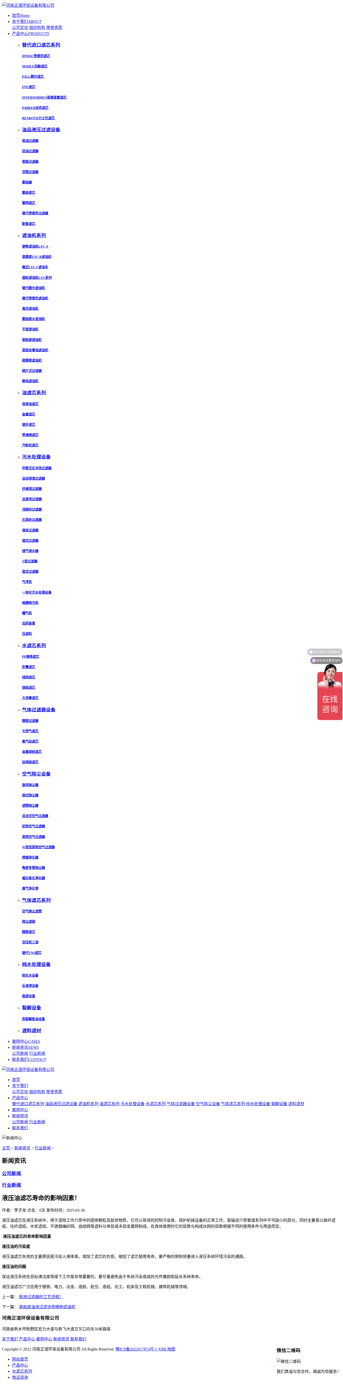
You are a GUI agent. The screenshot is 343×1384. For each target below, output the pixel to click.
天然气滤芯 (30, 731)
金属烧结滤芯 (32, 752)
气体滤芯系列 (233, 1104)
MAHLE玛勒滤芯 (34, 66)
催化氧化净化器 (33, 878)
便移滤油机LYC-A (35, 246)
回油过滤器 (30, 151)
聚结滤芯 (28, 193)
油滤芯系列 (109, 1104)
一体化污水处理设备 (36, 592)
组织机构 (37, 27)
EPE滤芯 (28, 87)
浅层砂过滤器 (32, 509)
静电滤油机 (30, 381)
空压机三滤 (30, 942)
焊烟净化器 (30, 857)
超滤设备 (28, 996)
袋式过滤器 (30, 541)
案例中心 (26, 1041)
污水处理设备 (133, 1104)
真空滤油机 (30, 309)
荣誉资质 (54, 27)
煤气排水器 (30, 551)
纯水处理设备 (258, 1104)
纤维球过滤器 (32, 489)
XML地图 (166, 1349)
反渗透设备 (30, 986)
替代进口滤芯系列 (28, 1104)
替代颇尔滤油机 (33, 288)
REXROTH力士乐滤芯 (38, 118)
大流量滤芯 (30, 698)
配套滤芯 (28, 224)
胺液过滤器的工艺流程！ (41, 1297)
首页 (21, 15)
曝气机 (27, 613)
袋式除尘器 (30, 795)
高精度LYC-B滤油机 (36, 257)
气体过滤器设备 (181, 1104)
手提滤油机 (30, 329)
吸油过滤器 (30, 141)
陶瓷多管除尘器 (33, 868)
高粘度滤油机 (32, 340)
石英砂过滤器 (32, 520)
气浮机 (27, 582)
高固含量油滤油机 (35, 350)
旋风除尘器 (30, 785)
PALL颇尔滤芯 (33, 77)
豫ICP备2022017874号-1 (136, 1349)
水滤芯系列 (156, 1104)
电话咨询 (20, 1377)
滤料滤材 (296, 1104)
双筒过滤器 (30, 172)
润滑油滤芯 (30, 404)
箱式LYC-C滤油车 (35, 267)
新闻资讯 (25, 1047)
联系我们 (29, 1059)
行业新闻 (37, 1053)
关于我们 (26, 21)
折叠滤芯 (28, 667)
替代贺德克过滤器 (35, 213)
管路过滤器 (30, 162)
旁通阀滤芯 (30, 435)
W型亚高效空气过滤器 (38, 847)
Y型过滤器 (29, 561)
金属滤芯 (28, 414)
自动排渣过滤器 (33, 478)
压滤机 (27, 634)
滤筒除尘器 (30, 806)
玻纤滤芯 (28, 425)
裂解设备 (279, 1104)
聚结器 (27, 182)
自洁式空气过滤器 (35, 816)
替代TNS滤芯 (31, 953)
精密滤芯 (28, 932)
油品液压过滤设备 (61, 1104)
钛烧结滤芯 (30, 762)
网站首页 (20, 1359)
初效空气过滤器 (33, 826)
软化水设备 (30, 975)
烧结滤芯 (28, 687)
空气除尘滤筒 (32, 911)
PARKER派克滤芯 (35, 108)
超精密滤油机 (32, 360)
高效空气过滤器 (33, 837)
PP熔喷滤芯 (30, 657)
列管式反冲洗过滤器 (36, 468)
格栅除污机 (30, 603)
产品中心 (30, 33)
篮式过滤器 (30, 571)
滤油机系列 (88, 1104)
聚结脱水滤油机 (33, 319)
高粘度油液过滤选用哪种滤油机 (47, 1307)
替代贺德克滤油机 (35, 298)
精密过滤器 (30, 721)
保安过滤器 (30, 530)
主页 (6, 1148)
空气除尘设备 (208, 1104)
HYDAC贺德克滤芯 (36, 56)
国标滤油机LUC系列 (37, 278)
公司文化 (20, 27)
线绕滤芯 (28, 677)
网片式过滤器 (32, 371)
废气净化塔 (30, 888)
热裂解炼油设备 (33, 1019)
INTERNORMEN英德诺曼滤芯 (44, 97)
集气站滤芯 (30, 741)
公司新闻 (20, 1053)
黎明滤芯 (28, 203)
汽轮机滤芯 (30, 445)
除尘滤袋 (28, 922)
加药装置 (28, 623)
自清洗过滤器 (32, 499)
